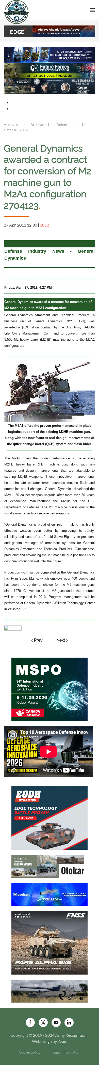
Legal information (66, 1052)
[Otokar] (49, 865)
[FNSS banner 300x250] (49, 942)
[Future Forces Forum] (49, 70)
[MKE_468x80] (49, 85)
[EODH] (49, 817)
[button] (92, 10)
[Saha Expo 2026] (49, 54)
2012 (44, 224)
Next (60, 640)
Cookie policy (29, 1052)
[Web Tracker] (13, 627)
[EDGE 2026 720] (49, 30)
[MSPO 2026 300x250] (49, 688)
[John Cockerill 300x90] (49, 990)
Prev (38, 640)
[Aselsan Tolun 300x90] (49, 893)
